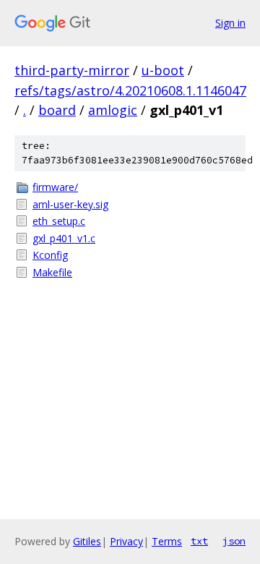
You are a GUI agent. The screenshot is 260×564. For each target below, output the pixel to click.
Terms (167, 541)
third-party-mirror (71, 70)
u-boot (163, 70)
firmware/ (55, 187)
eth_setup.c (58, 221)
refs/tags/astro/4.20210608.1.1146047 (130, 90)
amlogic (112, 110)
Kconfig (50, 255)
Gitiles (87, 541)
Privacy (126, 541)
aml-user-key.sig (70, 204)
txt (199, 540)
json (234, 540)
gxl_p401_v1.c (63, 238)
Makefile (52, 272)
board (57, 110)
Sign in (230, 23)
